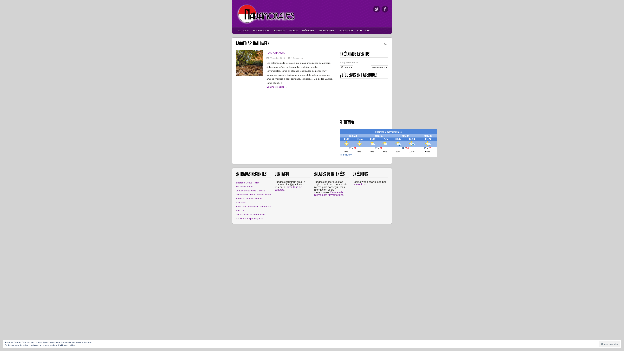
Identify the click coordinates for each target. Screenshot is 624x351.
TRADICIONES (326, 30)
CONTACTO (363, 30)
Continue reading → (276, 86)
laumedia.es (360, 184)
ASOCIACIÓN (346, 30)
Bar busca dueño (244, 186)
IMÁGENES (308, 30)
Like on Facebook (385, 9)
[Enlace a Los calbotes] (249, 75)
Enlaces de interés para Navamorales (328, 193)
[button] (346, 67)
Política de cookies (66, 345)
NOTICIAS (243, 30)
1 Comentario (297, 58)
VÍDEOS (293, 30)
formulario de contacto (288, 188)
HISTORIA (279, 30)
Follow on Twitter (376, 9)
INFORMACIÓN (261, 30)
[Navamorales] (266, 23)
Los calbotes (275, 53)
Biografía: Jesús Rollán (247, 182)
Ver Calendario (379, 67)
